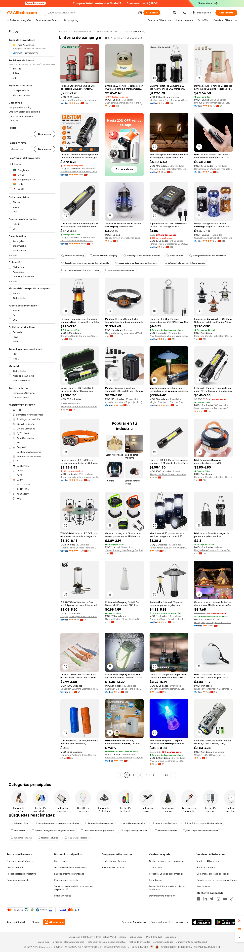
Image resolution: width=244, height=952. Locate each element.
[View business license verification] (152, 947)
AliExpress (74, 937)
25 (166, 775)
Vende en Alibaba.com (208, 861)
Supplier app (140, 922)
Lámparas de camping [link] (133, 31)
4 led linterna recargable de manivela (204, 823)
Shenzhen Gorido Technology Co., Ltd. (79, 336)
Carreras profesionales (18, 880)
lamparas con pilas (23, 838)
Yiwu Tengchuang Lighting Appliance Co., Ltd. (169, 336)
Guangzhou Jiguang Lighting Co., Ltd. (213, 238)
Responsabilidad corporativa (21, 873)
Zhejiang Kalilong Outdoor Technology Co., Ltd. (79, 616)
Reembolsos (155, 880)
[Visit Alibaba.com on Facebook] (199, 899)
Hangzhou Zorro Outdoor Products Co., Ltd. (213, 169)
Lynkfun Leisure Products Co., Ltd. (212, 102)
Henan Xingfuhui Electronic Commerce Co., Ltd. (169, 547)
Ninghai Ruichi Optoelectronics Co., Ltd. (169, 100)
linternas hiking (21, 823)
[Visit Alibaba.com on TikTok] (232, 899)
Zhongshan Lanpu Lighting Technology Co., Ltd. (124, 102)
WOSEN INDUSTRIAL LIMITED (210, 755)
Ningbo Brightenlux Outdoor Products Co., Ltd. (169, 402)
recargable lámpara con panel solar (209, 255)
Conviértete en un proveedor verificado (217, 880)
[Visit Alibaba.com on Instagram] (218, 899)
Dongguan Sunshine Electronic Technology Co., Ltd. (79, 688)
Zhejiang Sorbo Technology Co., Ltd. (168, 169)
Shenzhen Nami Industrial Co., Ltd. (167, 688)
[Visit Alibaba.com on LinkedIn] (205, 899)
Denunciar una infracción (162, 895)
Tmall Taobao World (106, 937)
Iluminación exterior (107, 31)
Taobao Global (135, 937)
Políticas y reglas (62, 895)
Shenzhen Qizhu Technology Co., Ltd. (124, 757)
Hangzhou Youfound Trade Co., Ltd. (78, 755)
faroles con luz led (49, 838)
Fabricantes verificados (114, 861)
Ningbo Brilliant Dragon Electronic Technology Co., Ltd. (213, 688)
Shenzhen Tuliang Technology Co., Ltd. (79, 171)
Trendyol (157, 937)
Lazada (122, 937)
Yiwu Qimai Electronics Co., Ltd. (76, 240)
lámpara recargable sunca (136, 830)
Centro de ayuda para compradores (167, 861)
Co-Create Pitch (15, 867)
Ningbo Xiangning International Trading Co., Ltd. (124, 333)
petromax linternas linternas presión (82, 270)
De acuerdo (44, 134)
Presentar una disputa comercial (166, 873)
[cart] (185, 13)
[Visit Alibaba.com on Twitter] (212, 899)
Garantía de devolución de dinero (71, 867)
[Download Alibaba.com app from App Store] (202, 922)
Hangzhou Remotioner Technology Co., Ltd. (79, 100)
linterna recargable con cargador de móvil (55, 830)
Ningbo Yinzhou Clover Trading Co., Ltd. (124, 619)
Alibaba (63, 31)
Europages (170, 937)
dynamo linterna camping (105, 255)
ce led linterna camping (134, 823)
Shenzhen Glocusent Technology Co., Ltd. (124, 688)
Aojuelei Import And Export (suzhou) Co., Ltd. (124, 402)
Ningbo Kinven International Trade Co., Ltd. (124, 238)
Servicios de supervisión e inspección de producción (73, 888)
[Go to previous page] (120, 775)
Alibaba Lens (22, 922)
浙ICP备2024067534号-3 (207, 947)
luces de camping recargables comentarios (58, 823)
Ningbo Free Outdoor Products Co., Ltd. (213, 550)
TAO (148, 937)
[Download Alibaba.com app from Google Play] (226, 922)
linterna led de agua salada (101, 823)
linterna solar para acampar (121, 270)
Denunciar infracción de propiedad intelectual (167, 888)
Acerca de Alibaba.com (19, 854)
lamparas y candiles (167, 830)
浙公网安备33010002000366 (176, 947)
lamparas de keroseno (78, 838)
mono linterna (176, 255)
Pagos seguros (61, 861)
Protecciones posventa (66, 880)
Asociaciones (203, 886)
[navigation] (32, 403)
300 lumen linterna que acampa (99, 830)
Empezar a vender (206, 867)
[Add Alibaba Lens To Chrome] (54, 922)
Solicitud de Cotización (113, 867)
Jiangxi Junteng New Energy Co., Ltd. (124, 550)
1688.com (88, 937)
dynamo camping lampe (166, 823)
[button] (140, 13)
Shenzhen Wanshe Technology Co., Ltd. (213, 408)
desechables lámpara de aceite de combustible (87, 263)
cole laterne (19, 830)
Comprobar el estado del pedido (213, 873)
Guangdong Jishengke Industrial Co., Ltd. (213, 622)
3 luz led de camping (74, 255)
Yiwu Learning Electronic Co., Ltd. (167, 761)
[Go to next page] (173, 775)
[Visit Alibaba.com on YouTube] (225, 899)
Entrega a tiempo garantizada (69, 873)
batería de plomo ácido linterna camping (187, 263)
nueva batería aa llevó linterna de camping (138, 263)
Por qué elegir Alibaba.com (20, 861)
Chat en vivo (155, 867)
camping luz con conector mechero (143, 255)
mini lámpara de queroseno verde (202, 830)
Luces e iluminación (82, 31)
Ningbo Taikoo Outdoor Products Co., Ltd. (79, 547)
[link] (239, 920)
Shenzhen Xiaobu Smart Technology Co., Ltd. (169, 619)
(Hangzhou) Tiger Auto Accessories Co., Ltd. (79, 406)
